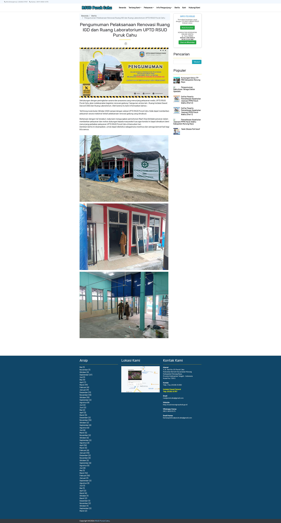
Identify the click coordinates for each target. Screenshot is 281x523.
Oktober (83, 372)
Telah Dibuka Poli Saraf (190, 129)
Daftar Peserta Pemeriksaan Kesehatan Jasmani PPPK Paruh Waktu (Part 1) (191, 111)
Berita (177, 8)
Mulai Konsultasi (187, 27)
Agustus (83, 402)
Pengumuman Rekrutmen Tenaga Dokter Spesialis (184, 89)
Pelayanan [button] (148, 8)
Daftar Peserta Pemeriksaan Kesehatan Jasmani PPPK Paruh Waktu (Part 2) (191, 100)
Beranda (122, 8)
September (84, 375)
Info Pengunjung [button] (164, 8)
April (81, 382)
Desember (84, 392)
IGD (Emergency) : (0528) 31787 (17, 2)
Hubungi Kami (194, 8)
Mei (81, 367)
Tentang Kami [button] (134, 8)
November (84, 370)
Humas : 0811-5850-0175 (39, 2)
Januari (83, 390)
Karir (184, 8)
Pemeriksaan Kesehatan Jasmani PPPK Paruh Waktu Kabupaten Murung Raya (187, 122)
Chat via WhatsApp (187, 42)
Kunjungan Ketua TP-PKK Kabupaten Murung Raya (190, 80)
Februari (83, 387)
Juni (81, 408)
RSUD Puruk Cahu (102, 521)
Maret (82, 385)
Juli (81, 377)
